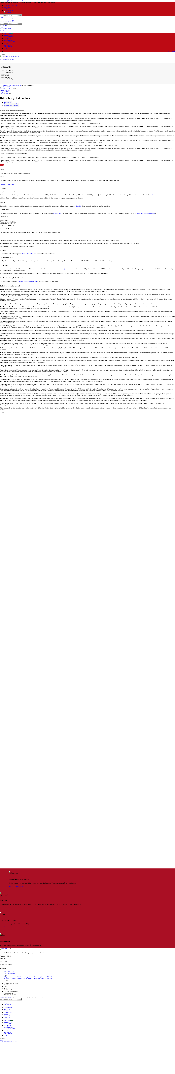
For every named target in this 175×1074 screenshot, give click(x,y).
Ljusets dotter (4, 93)
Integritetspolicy (8, 993)
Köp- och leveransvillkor (16, 886)
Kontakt (6, 985)
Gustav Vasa (4, 559)
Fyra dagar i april (6, 864)
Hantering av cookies (10, 995)
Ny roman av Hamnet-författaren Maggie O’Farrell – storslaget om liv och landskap (28, 978)
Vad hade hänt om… (6, 88)
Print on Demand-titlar (28, 254)
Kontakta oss (3, 927)
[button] (10, 787)
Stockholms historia (7, 703)
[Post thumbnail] (10, 972)
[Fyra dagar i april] (23, 860)
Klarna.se (154, 195)
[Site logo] (6, 22)
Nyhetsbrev (7, 988)
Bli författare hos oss (9, 990)
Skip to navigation (5, 1)
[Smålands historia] (23, 780)
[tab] (8, 102)
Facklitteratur (7, 85)
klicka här (78, 206)
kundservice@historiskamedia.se (146, 213)
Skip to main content (17, 1)
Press (5, 986)
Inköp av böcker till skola (11, 983)
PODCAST (171, 51)
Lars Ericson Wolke (9, 973)
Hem (1, 85)
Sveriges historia (16, 85)
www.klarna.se (57, 213)
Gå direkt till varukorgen (7, 184)
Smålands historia (6, 784)
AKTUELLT (11, 42)
